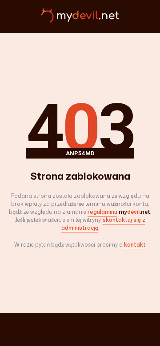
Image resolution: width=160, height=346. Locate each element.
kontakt (135, 244)
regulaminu (102, 212)
